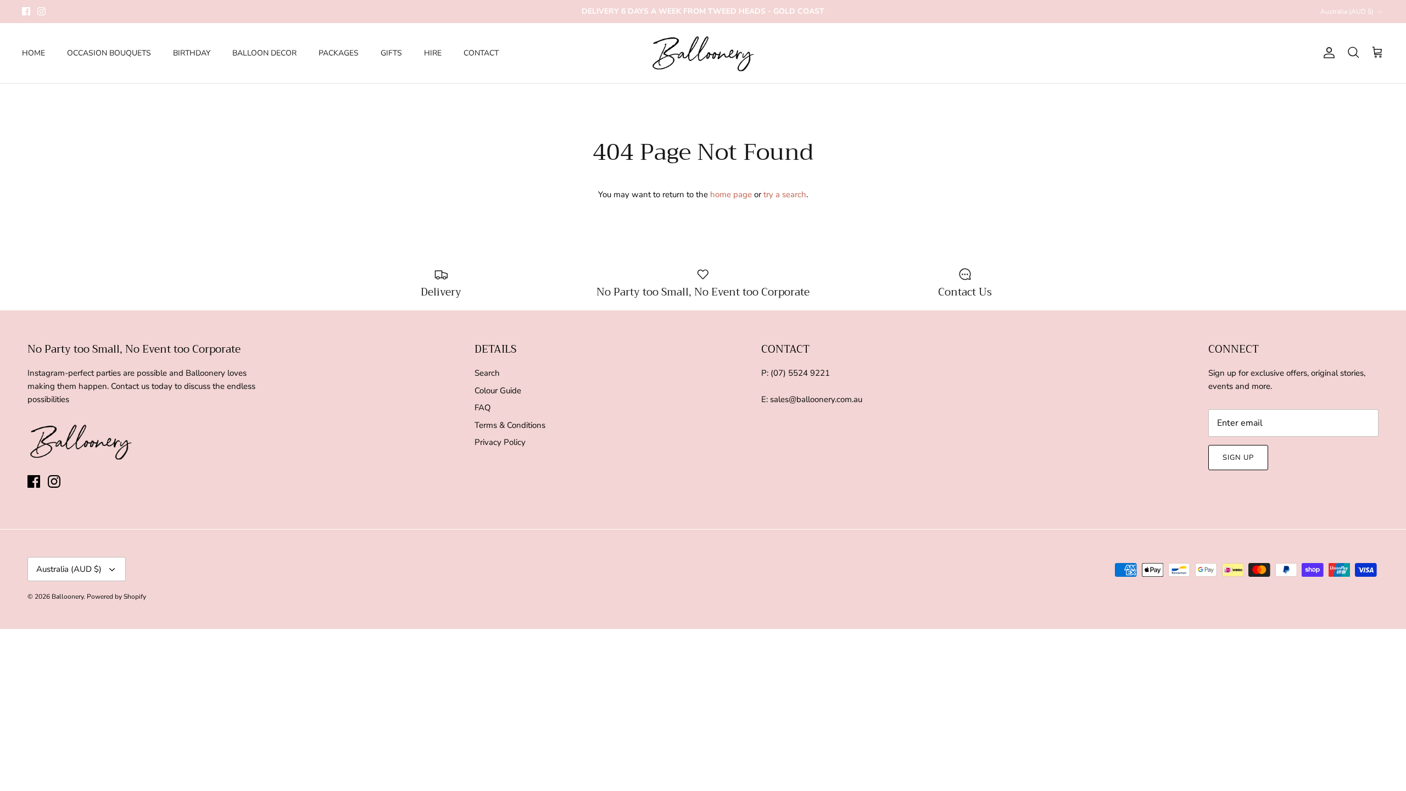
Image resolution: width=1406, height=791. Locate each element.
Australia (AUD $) (1347, 11)
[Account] (1327, 52)
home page (731, 194)
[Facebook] (26, 11)
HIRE (433, 53)
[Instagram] (41, 11)
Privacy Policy (500, 442)
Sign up (1238, 458)
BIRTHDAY (191, 53)
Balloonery (67, 596)
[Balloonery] (703, 53)
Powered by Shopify (116, 596)
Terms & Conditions (510, 425)
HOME (33, 53)
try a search (784, 194)
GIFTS (391, 53)
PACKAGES (339, 53)
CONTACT (481, 53)
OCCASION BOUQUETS (109, 53)
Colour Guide (498, 390)
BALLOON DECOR (264, 53)
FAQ (483, 407)
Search (487, 372)
